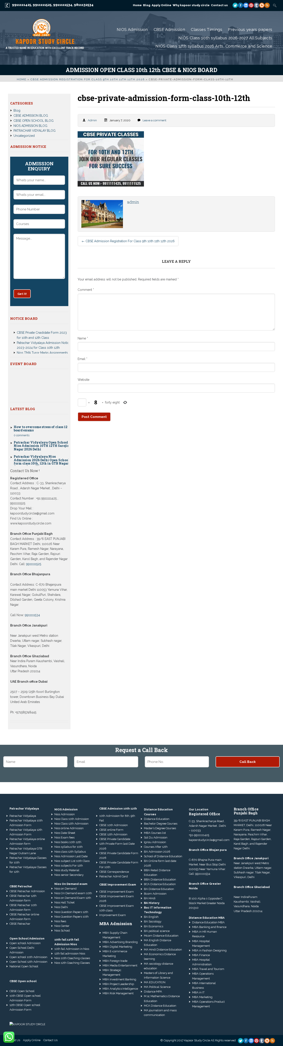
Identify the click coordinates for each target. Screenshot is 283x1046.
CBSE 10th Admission (113, 825)
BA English (151, 916)
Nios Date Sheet (64, 833)
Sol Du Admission (155, 837)
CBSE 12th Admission (113, 834)
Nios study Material (66, 870)
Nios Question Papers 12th (71, 912)
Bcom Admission (155, 893)
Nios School (62, 930)
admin (92, 120)
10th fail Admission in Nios (71, 949)
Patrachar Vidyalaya (23, 815)
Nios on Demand (65, 888)
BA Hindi (149, 898)
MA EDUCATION (154, 982)
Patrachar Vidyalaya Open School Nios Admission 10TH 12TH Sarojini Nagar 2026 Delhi (42, 434)
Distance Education (156, 819)
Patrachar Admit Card (113, 876)
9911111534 (62, 5)
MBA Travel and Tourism (208, 969)
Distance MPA (153, 991)
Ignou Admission (155, 842)
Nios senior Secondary (69, 874)
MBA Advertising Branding (120, 942)
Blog (16, 110)
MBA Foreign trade (115, 960)
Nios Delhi (61, 907)
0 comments (21, 424)
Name (83, 338)
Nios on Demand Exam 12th (72, 897)
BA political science (157, 931)
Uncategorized (24, 135)
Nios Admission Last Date (71, 856)
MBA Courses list (155, 833)
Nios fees (60, 921)
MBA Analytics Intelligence (120, 988)
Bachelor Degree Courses (160, 823)
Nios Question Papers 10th (71, 916)
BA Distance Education (159, 889)
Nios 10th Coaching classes (72, 958)
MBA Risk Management (118, 993)
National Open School (24, 966)
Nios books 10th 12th (67, 842)
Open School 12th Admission (28, 961)
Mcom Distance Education (161, 935)
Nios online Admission (69, 828)
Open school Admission (25, 943)
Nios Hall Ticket (64, 902)
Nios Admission (64, 814)
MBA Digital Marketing (117, 946)
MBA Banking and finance (209, 927)
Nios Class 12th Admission (71, 823)
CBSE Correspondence (114, 871)
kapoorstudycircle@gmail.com (209, 840)
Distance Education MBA (208, 922)
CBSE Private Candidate (114, 839)
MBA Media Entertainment (120, 965)
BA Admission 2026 (157, 851)
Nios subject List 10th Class (72, 861)
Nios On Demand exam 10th (73, 893)
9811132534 (84, 5)
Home (21, 79)
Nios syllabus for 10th (68, 846)
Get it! (22, 293)
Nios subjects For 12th (68, 865)
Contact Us (50, 1040)
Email (82, 359)
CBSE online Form (111, 829)
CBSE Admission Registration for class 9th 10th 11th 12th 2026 (88, 79)
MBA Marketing (202, 997)
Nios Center (61, 926)
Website (83, 379)
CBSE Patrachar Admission (27, 891)
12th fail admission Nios (69, 953)
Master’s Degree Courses (160, 828)
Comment (86, 290)
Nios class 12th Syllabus (70, 851)
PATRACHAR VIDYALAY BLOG (34, 130)
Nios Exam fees (64, 837)
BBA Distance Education (160, 879)
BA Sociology (152, 921)
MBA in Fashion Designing (209, 950)
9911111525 (42, 5)
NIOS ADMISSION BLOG (30, 126)
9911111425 (21, 5)
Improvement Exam (112, 915)
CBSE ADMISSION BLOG (30, 115)
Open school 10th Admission (28, 957)
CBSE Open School (22, 991)
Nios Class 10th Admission (71, 819)
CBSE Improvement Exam (116, 891)
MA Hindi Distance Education (163, 949)
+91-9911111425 (199, 835)
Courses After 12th (156, 846)
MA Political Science (157, 987)
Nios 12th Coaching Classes (72, 962)
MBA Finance (201, 955)
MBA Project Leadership (118, 984)
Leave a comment (154, 120)
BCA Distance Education (160, 884)
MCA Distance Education (160, 1005)
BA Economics (153, 926)
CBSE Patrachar (20, 923)
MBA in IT (198, 992)
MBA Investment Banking (119, 979)
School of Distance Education (163, 856)
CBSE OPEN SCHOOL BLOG (33, 120)
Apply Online (31, 1040)
